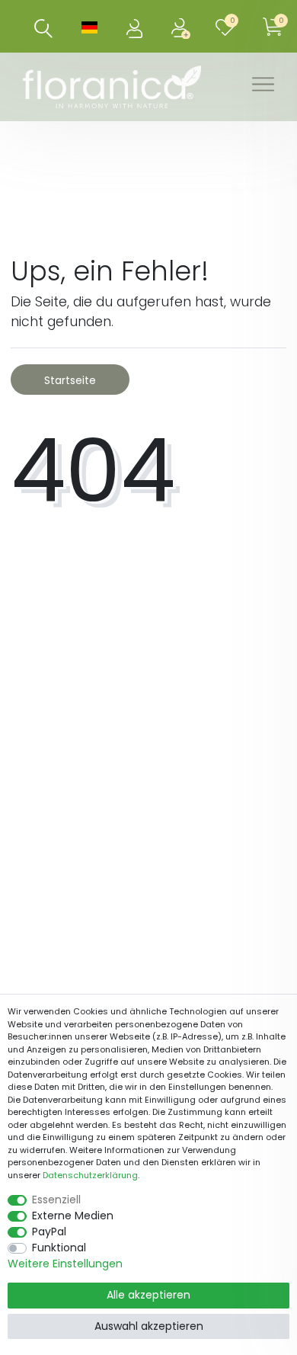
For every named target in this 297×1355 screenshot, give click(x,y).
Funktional (59, 1247)
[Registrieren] (182, 26)
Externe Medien (72, 1215)
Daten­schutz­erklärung (90, 1175)
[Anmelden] (136, 26)
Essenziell (56, 1199)
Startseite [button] (70, 380)
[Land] (89, 26)
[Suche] (44, 28)
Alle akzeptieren (148, 1294)
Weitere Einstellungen (65, 1263)
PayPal (49, 1231)
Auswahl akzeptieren (148, 1326)
